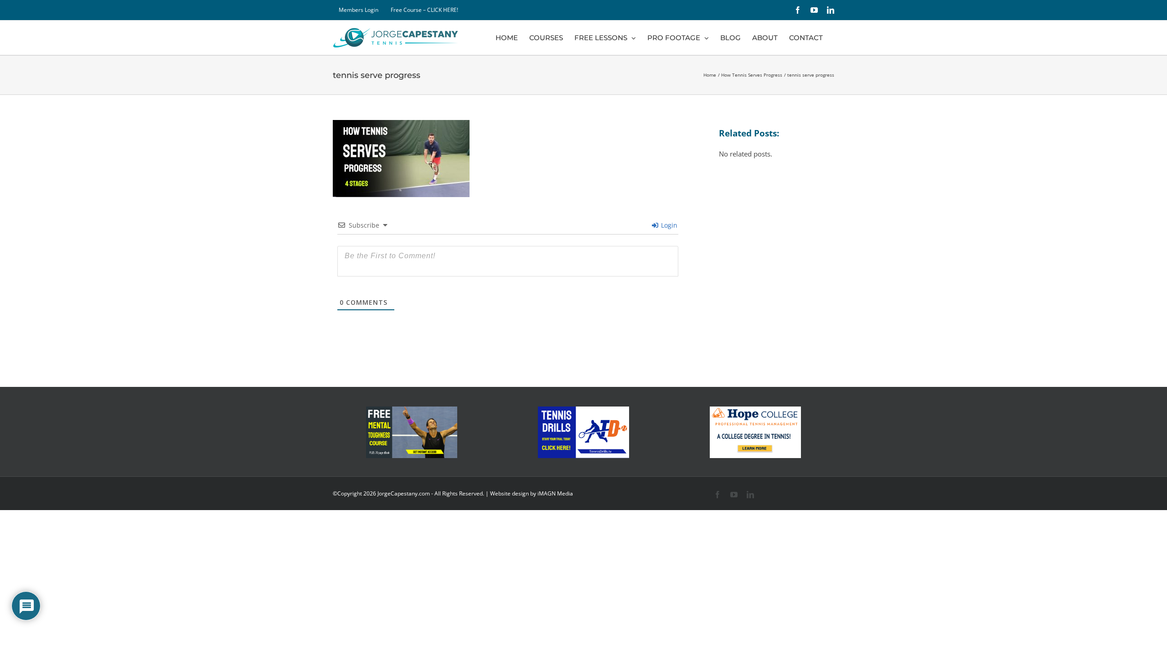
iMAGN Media (555, 493)
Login (668, 225)
